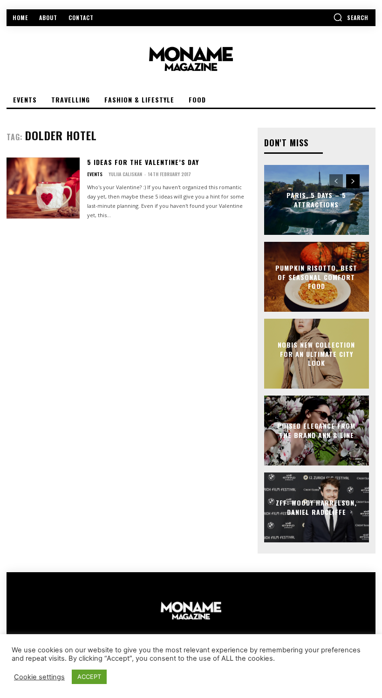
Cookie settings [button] (39, 677)
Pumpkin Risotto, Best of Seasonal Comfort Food (316, 277)
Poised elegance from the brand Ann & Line (316, 430)
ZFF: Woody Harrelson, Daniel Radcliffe (316, 507)
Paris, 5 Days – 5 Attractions (316, 200)
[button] (350, 17)
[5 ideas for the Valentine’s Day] (43, 188)
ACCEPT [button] (89, 676)
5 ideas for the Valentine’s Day (143, 162)
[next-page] (353, 181)
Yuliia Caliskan (125, 174)
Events (94, 174)
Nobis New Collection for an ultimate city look (316, 354)
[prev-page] (336, 181)
